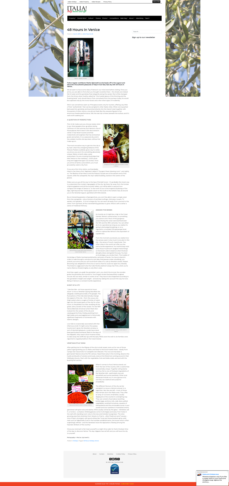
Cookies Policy (120, 454)
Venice (97, 440)
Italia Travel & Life (88, 34)
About (131, 18)
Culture (90, 18)
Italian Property (84, 1)
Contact (101, 454)
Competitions (114, 18)
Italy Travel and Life (117, 462)
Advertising (139, 18)
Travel (147, 18)
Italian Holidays (72, 1)
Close (227, 471)
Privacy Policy (107, 1)
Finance (98, 18)
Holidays (75, 440)
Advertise (110, 454)
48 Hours (86, 440)
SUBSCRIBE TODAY (127, 484)
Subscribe (156, 2)
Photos (104, 18)
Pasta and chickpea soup (210, 474)
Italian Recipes (96, 1)
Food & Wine (81, 18)
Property (72, 18)
